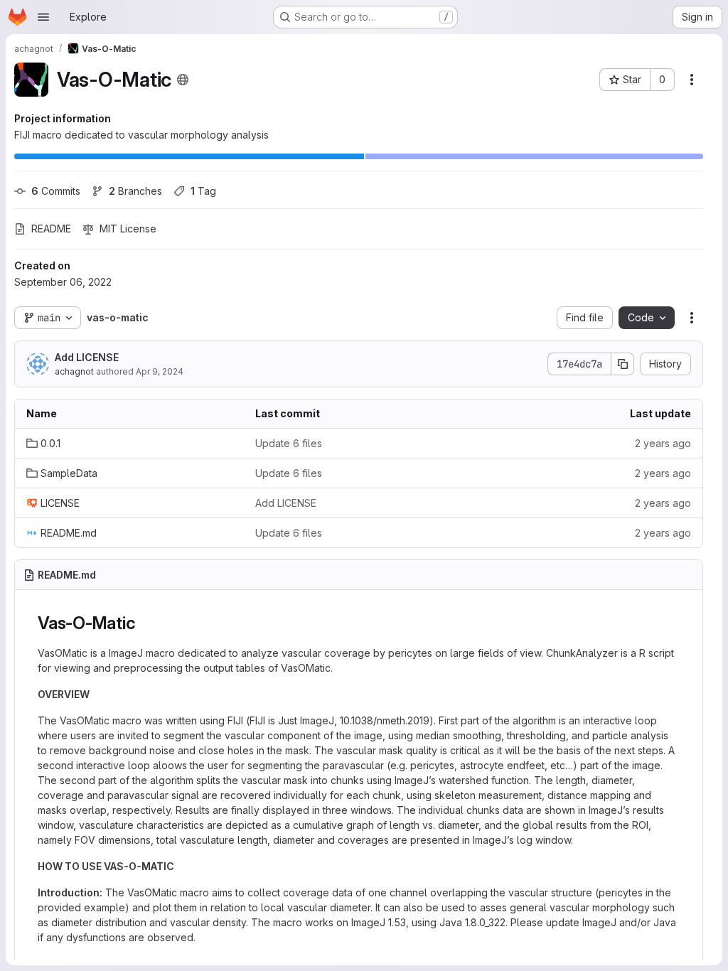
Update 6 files (288, 443)
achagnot (74, 371)
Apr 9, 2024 (159, 371)
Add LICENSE (87, 357)
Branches (135, 191)
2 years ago (663, 443)
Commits (55, 191)
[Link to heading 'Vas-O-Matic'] (144, 623)
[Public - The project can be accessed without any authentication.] (182, 79)
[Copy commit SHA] (622, 364)
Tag (203, 191)
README (51, 228)
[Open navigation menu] (43, 17)
